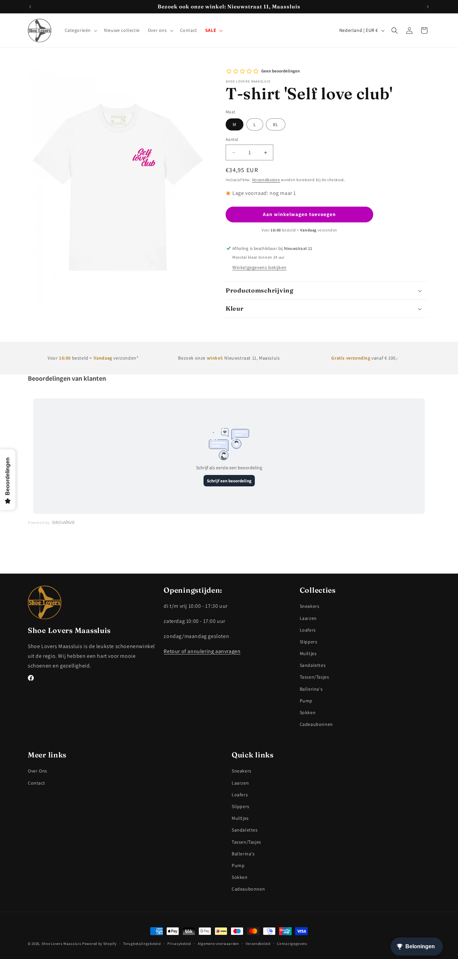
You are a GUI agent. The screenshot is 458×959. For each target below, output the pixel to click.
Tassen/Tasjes (314, 677)
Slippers (309, 641)
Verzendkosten (266, 179)
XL (275, 124)
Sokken (308, 712)
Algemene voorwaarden (218, 943)
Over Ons (37, 771)
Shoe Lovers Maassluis (61, 943)
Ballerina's (311, 689)
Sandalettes (313, 665)
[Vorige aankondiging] (30, 6)
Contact (36, 783)
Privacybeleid (179, 943)
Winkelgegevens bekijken (259, 267)
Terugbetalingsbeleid (142, 943)
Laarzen (308, 618)
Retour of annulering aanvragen (202, 650)
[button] (80, 30)
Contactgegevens (292, 943)
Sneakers (310, 606)
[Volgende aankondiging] (427, 6)
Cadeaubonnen (316, 724)
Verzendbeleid (258, 943)
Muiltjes (308, 653)
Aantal (232, 139)
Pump (306, 700)
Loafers (308, 630)
